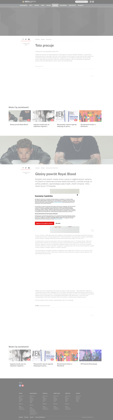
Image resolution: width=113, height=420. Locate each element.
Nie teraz (58, 223)
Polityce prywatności (58, 218)
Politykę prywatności (58, 202)
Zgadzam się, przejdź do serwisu (44, 223)
